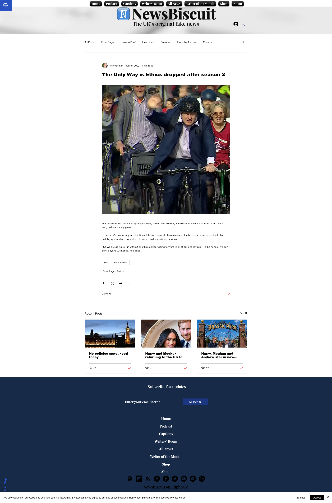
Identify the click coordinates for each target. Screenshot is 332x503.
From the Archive (186, 42)
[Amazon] (157, 479)
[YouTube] (184, 479)
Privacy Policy (177, 497)
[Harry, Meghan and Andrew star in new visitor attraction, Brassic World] (222, 334)
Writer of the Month (166, 456)
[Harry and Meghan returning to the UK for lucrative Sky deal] (166, 334)
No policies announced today (108, 355)
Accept (317, 497)
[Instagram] (202, 479)
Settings (301, 497)
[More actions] (228, 66)
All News (166, 449)
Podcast (166, 426)
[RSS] (148, 479)
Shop (166, 464)
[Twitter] (175, 479)
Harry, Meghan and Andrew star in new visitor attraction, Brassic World (217, 355)
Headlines (148, 42)
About (166, 471)
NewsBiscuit (174, 13)
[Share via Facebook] (103, 283)
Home (166, 418)
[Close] (328, 497)
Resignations (120, 262)
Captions (166, 433)
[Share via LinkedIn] (120, 283)
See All (243, 313)
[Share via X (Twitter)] (112, 283)
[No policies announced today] (110, 334)
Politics (120, 271)
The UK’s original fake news (166, 23)
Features (165, 42)
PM (106, 262)
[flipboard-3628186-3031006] (139, 479)
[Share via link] (129, 283)
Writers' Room (166, 441)
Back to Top (5, 487)
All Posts (89, 42)
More (206, 42)
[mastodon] (130, 479)
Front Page (107, 42)
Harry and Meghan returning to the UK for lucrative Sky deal (164, 355)
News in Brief (128, 42)
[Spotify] (193, 479)
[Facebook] (166, 479)
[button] (243, 42)
